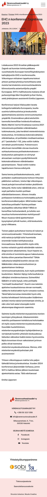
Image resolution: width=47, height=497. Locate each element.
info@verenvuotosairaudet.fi (25, 417)
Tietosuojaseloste (23, 481)
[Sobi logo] (18, 467)
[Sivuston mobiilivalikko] (43, 4)
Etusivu (4, 14)
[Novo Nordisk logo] (31, 467)
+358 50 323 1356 (25, 412)
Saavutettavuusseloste (23, 486)
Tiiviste (11, 14)
